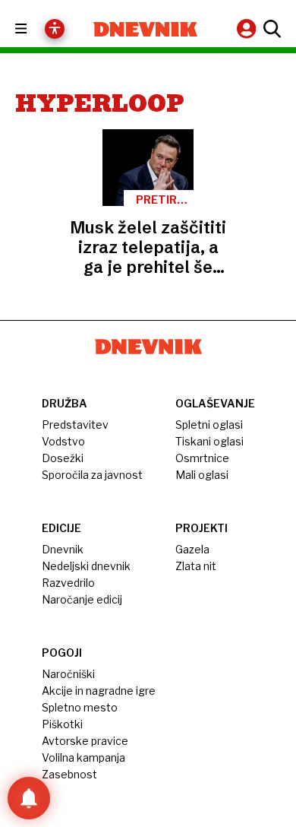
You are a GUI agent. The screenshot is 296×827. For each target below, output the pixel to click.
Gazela (192, 549)
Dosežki (62, 458)
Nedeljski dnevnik (86, 565)
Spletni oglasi (209, 424)
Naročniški (68, 673)
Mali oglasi (201, 474)
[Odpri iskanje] (270, 29)
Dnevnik (62, 549)
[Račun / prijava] (248, 28)
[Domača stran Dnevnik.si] (145, 29)
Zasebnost (69, 774)
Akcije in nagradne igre (99, 690)
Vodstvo (63, 441)
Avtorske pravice (85, 740)
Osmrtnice (202, 458)
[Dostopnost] (55, 29)
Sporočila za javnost (92, 474)
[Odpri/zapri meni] (34, 29)
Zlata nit (195, 565)
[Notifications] (29, 798)
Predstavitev (75, 424)
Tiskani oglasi (209, 441)
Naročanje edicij (82, 599)
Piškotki (62, 724)
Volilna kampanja (83, 757)
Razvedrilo (68, 582)
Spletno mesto (80, 707)
